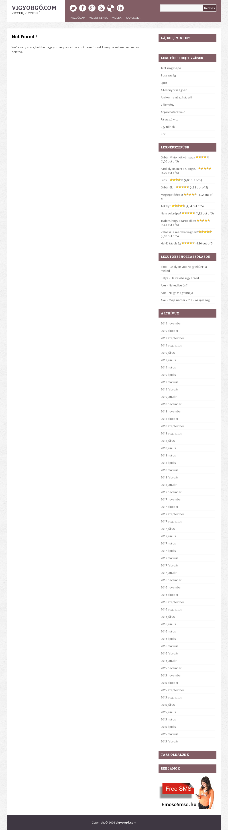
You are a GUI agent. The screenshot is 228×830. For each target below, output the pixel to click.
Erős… (165, 180)
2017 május (168, 543)
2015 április (168, 727)
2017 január (169, 573)
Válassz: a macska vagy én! (179, 232)
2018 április (168, 463)
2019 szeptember (172, 338)
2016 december (171, 580)
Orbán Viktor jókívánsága (178, 157)
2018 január (169, 485)
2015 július (168, 705)
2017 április (168, 551)
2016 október (169, 595)
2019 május (168, 367)
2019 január (169, 397)
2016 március (169, 646)
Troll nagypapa (171, 68)
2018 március (169, 470)
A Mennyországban (174, 90)
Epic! (164, 83)
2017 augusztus (171, 521)
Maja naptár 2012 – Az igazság (189, 300)
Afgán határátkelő (173, 112)
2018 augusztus (171, 433)
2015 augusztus (171, 697)
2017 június (168, 536)
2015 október (169, 683)
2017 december (171, 492)
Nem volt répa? (171, 213)
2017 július (168, 529)
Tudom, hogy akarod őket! (178, 221)
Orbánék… (168, 187)
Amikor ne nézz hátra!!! (176, 97)
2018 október (169, 419)
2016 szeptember (172, 602)
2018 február (169, 477)
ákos (164, 267)
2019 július (168, 353)
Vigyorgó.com (34, 7)
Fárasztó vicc (169, 119)
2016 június (168, 624)
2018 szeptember (172, 426)
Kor (163, 134)
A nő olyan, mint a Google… (179, 169)
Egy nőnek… (169, 127)
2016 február (169, 653)
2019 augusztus (171, 345)
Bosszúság (168, 75)
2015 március (169, 734)
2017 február (169, 565)
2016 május (168, 631)
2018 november (171, 411)
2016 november (171, 587)
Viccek (117, 18)
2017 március (169, 558)
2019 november (171, 323)
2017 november (171, 499)
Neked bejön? (178, 285)
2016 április (168, 639)
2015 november (171, 675)
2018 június (168, 448)
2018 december (171, 404)
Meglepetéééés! (172, 195)
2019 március (169, 382)
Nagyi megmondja (181, 293)
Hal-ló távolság (171, 243)
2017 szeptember (172, 514)
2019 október (169, 331)
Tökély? (166, 206)
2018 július (168, 441)
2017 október (169, 507)
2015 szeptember (172, 690)
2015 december (171, 668)
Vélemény (167, 105)
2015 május (168, 719)
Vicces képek (98, 18)
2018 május (168, 455)
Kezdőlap (78, 18)
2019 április (168, 375)
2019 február (169, 389)
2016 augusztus (171, 609)
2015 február (169, 741)
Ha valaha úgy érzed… (186, 278)
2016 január (169, 661)
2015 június (168, 712)
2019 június (168, 360)
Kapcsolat (134, 18)
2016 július (168, 617)
